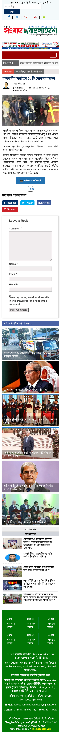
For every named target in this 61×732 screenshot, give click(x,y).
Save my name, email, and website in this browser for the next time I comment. (29, 301)
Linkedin (45, 202)
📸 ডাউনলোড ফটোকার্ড (30, 180)
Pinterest (11, 209)
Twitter (28, 202)
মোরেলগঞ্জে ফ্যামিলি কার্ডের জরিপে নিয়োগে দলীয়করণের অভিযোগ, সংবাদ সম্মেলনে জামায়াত (37, 543)
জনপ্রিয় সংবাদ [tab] (30, 534)
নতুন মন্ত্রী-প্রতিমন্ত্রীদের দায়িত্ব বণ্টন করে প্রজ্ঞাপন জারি (30, 421)
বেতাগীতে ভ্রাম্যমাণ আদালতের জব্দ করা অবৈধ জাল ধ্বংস (38, 569)
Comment (15, 228)
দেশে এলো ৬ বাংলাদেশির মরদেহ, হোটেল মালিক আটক (27, 354)
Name (13, 264)
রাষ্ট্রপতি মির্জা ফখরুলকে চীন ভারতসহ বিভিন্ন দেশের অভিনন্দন (28, 487)
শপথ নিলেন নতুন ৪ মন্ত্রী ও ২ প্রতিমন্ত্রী (25, 522)
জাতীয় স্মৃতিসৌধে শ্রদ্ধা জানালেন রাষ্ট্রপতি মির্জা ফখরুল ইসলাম (29, 454)
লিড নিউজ (37, 71)
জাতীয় (21, 71)
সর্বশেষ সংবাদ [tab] (30, 529)
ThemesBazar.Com (41, 729)
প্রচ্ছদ (9, 71)
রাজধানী (28, 71)
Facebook (10, 202)
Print (31, 188)
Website (13, 284)
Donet (10, 618)
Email (13, 274)
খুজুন (12, 11)
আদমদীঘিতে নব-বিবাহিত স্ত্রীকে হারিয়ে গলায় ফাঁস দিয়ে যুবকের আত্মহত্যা (39, 583)
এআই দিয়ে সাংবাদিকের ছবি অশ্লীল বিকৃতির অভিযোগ (37, 555)
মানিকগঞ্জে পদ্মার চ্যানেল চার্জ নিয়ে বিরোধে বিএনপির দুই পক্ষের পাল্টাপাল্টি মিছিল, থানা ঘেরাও (40, 597)
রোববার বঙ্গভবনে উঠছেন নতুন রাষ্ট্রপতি (25, 389)
